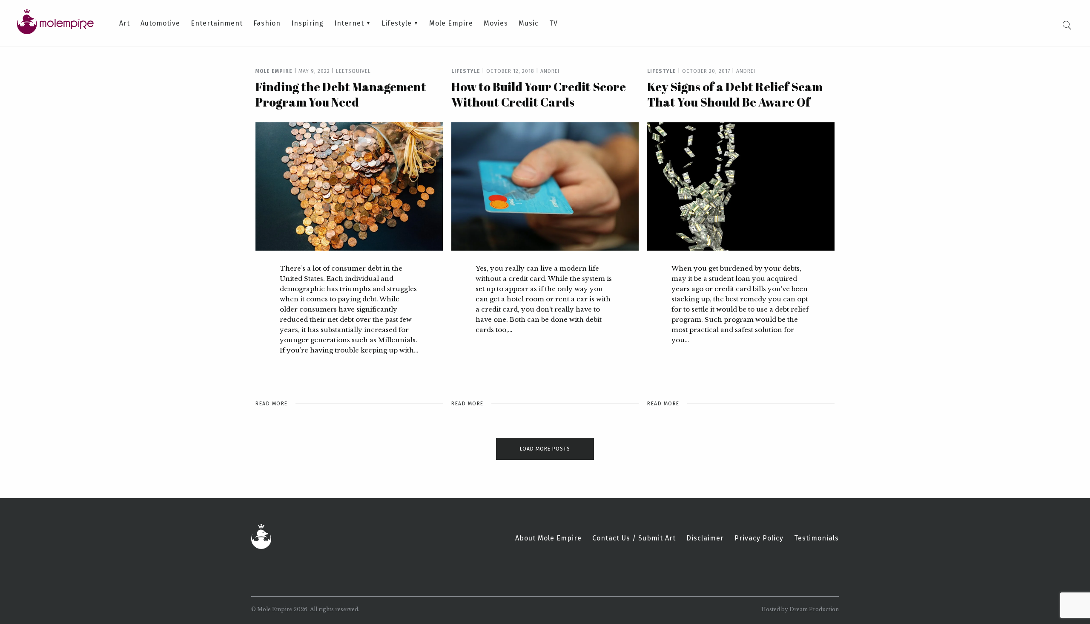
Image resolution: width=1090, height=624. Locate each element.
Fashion (267, 23)
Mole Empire (451, 23)
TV (553, 23)
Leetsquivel (353, 71)
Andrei (549, 71)
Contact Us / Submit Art (634, 538)
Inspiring (307, 23)
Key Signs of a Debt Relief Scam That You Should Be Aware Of (735, 94)
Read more (271, 404)
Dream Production (814, 609)
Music (529, 23)
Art (124, 23)
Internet (349, 23)
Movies (496, 23)
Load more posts (545, 449)
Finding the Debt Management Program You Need (340, 94)
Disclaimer (705, 538)
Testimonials (816, 538)
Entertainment (217, 23)
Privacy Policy (758, 538)
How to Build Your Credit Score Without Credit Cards (538, 94)
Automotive (160, 23)
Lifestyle (397, 23)
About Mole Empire (548, 538)
